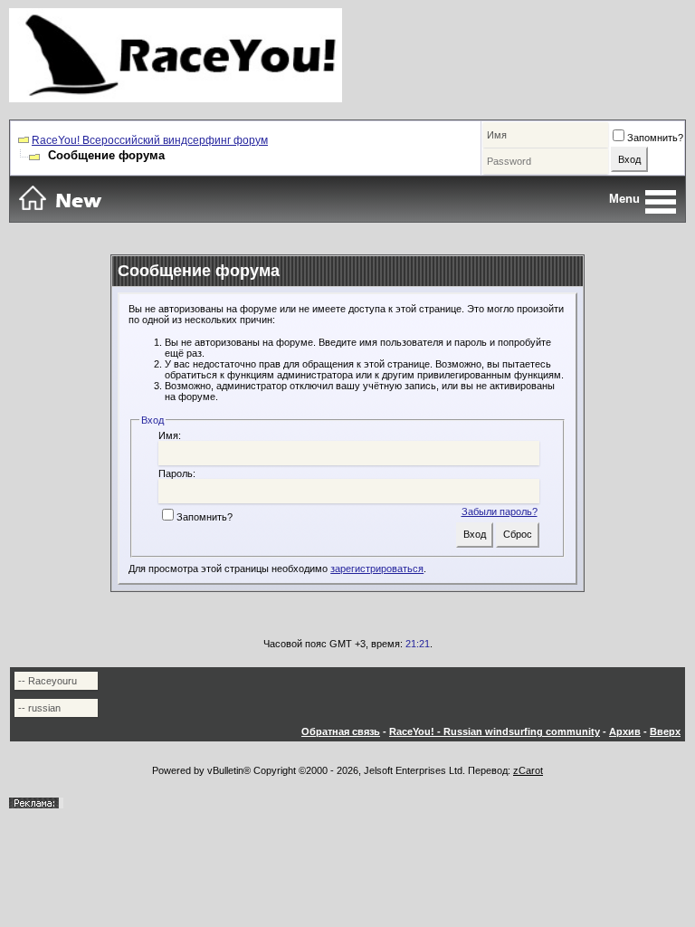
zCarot (528, 770)
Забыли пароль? (500, 511)
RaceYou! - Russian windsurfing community (494, 731)
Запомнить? (655, 137)
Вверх (665, 731)
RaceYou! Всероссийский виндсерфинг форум (150, 140)
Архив (625, 731)
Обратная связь (340, 731)
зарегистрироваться (377, 568)
